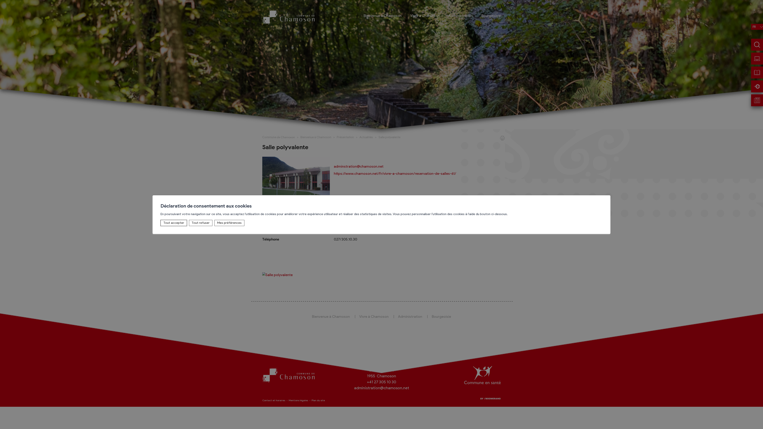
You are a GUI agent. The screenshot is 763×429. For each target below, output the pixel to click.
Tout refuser (201, 223)
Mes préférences (229, 223)
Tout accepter (173, 223)
